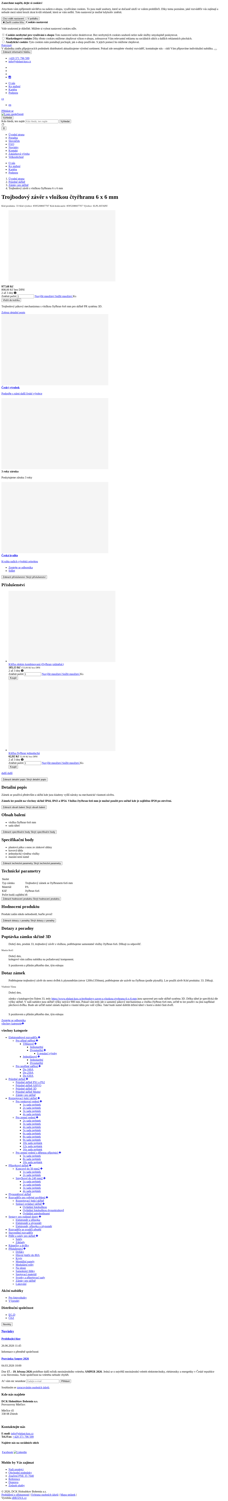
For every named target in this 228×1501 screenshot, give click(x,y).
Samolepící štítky (25, 1271)
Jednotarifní (36, 1047)
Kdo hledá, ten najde (13, 121)
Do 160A (28, 1069)
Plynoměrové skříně (20, 1194)
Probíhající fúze (10, 1338)
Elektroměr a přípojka (28, 1219)
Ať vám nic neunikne (13, 1381)
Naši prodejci (16, 1469)
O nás (12, 83)
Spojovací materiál (26, 1274)
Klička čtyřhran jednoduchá (24, 753)
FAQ (11, 144)
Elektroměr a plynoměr (29, 1223)
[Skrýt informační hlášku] (215, 49)
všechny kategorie (11, 1023)
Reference (14, 1479)
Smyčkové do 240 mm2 (29, 1178)
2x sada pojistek (32, 1107)
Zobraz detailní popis (13, 312)
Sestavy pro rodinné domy (24, 1216)
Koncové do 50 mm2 (28, 1168)
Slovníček (14, 140)
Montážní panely (25, 1261)
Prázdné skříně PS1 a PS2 (30, 1082)
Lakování (21, 1283)
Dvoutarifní (37, 1050)
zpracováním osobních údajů (33, 1387)
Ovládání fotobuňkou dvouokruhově (43, 1210)
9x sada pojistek (32, 1139)
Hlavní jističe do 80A (28, 1255)
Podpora (13, 92)
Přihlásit (65, 1381)
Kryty (19, 1258)
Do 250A (28, 1072)
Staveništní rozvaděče (21, 1232)
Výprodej (14, 1300)
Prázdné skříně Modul (28, 1091)
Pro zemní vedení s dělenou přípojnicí (37, 1152)
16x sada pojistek (32, 1149)
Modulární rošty (25, 1264)
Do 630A (28, 1075)
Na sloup (21, 1267)
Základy (20, 1242)
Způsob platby (17, 1485)
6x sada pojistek (32, 1133)
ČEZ (11, 1317)
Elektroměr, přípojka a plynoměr (34, 1226)
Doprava (13, 1482)
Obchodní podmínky (20, 1472)
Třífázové (28, 1043)
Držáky (20, 1251)
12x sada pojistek (32, 1146)
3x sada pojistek (32, 1111)
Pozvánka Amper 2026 (15, 1358)
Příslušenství (16, 1248)
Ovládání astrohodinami (36, 1213)
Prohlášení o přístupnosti (15, 1494)
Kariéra (13, 89)
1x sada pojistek (32, 1104)
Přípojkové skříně (19, 1165)
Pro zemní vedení (26, 1117)
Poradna (13, 137)
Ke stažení (14, 86)
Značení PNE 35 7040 (21, 1475)
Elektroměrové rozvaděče (23, 1037)
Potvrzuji (6, 45)
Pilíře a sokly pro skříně (22, 1235)
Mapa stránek (68, 1494)
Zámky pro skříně (26, 1095)
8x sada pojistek (32, 1136)
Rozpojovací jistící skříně (23, 1098)
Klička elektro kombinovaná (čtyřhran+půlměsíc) (36, 664)
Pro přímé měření (26, 1040)
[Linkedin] (20, 1452)
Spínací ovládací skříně (29, 1203)
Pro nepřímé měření (27, 1066)
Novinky (14, 147)
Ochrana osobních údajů (44, 1494)
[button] (2, 98)
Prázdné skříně (17, 1079)
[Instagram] (10, 77)
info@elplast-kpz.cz (22, 1433)
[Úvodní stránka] (12, 114)
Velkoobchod (16, 156)
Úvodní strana (16, 134)
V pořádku (33, 18)
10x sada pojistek (32, 1143)
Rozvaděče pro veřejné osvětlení (27, 1197)
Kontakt (13, 150)
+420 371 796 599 (23, 1436)
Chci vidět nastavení (13, 18)
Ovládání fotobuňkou (35, 1207)
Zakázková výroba (19, 153)
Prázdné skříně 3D (26, 1088)
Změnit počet (8, 296)
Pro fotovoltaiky (18, 1297)
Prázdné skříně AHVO (28, 1085)
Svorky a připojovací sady (30, 1277)
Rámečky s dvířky (19, 1245)
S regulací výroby (47, 1053)
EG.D (12, 1314)
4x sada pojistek (32, 1114)
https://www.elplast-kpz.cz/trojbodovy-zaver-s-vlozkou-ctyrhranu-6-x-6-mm (94, 998)
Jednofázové (30, 1056)
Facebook (7, 1452)
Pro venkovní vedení (28, 1101)
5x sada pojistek (32, 1130)
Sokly (19, 1239)
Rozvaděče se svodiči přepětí (25, 1229)
